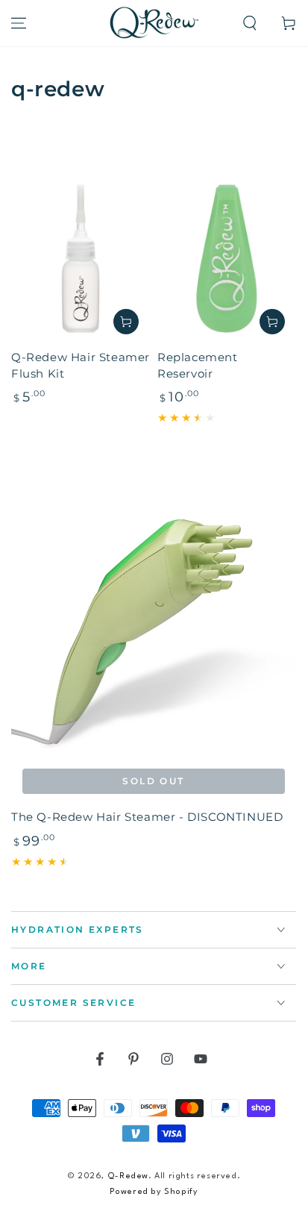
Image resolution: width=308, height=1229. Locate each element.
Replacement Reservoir (197, 365)
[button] (249, 23)
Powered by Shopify (154, 1192)
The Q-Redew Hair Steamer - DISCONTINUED (147, 817)
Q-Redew (127, 1176)
